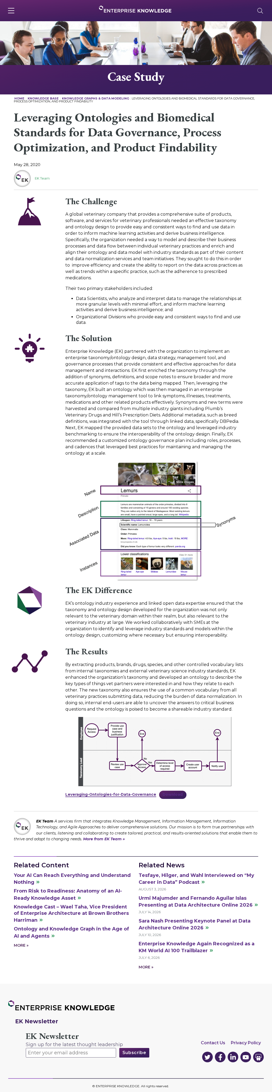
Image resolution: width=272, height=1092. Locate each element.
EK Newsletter (52, 1036)
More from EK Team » (104, 839)
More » (21, 945)
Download (173, 794)
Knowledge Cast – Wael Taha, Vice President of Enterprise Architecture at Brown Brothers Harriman (71, 913)
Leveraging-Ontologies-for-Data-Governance (110, 794)
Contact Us (213, 1042)
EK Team (42, 178)
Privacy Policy (246, 1042)
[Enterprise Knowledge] (135, 9)
